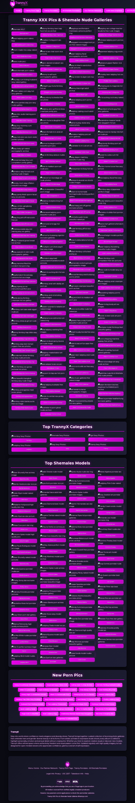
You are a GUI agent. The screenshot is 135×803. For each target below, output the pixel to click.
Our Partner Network (93, 11)
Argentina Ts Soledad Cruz (67, 718)
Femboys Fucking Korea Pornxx (103, 704)
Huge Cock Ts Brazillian (30, 714)
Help (87, 774)
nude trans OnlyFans (114, 11)
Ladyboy (29, 449)
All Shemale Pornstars (71, 11)
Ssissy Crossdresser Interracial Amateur (29, 685)
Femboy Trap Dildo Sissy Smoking (28, 699)
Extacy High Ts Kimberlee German (34, 694)
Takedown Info (77, 774)
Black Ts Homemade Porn (59, 694)
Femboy (29, 440)
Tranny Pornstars (51, 11)
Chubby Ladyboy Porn (111, 699)
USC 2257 (66, 774)
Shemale (67, 439)
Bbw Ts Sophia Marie (84, 709)
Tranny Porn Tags (32, 11)
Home (18, 11)
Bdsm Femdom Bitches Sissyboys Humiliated (56, 709)
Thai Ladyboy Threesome (57, 704)
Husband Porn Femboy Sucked (32, 704)
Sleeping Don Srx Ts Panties (84, 694)
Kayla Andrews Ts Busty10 (47, 690)
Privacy (58, 774)
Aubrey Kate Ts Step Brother (81, 685)
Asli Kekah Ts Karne (68, 690)
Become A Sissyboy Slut (104, 714)
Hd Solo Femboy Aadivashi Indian (109, 685)
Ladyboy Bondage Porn (78, 704)
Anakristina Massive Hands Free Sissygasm (76, 714)
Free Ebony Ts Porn (87, 690)
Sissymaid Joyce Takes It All (57, 685)
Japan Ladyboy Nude (27, 709)
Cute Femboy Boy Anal (107, 690)
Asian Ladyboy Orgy (50, 714)
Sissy (67, 448)
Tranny (106, 448)
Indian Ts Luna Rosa (27, 690)
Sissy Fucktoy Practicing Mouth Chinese (59, 699)
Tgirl (105, 439)
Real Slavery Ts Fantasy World (88, 699)
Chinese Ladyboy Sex (106, 694)
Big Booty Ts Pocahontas (105, 709)
